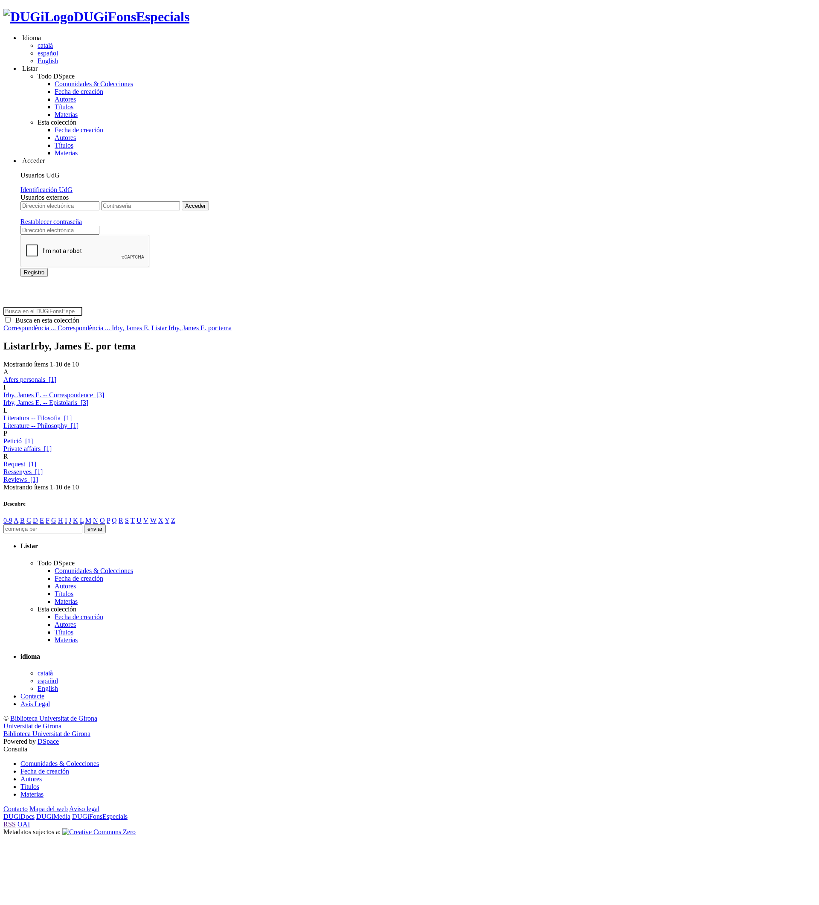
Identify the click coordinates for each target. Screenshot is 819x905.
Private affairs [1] (27, 448)
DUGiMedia (53, 816)
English (48, 60)
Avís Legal (35, 703)
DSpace (48, 741)
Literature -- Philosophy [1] (40, 425)
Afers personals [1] (29, 379)
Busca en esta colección (45, 320)
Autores (65, 99)
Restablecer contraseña (51, 221)
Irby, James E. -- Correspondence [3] (53, 395)
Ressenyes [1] (23, 471)
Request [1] (19, 464)
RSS (9, 824)
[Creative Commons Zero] (99, 831)
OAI (23, 824)
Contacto (15, 808)
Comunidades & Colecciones (94, 83)
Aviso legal (84, 808)
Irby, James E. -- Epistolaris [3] (45, 402)
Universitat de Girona (32, 726)
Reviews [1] (20, 479)
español (48, 53)
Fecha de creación (79, 91)
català (45, 45)
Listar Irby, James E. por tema (191, 328)
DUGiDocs (19, 816)
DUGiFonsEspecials (131, 16)
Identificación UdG (46, 189)
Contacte (32, 696)
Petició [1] (18, 441)
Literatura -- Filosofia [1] (37, 418)
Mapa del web (48, 808)
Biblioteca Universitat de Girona (53, 718)
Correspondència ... (30, 328)
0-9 (7, 520)
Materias (66, 114)
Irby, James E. (131, 328)
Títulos (64, 107)
